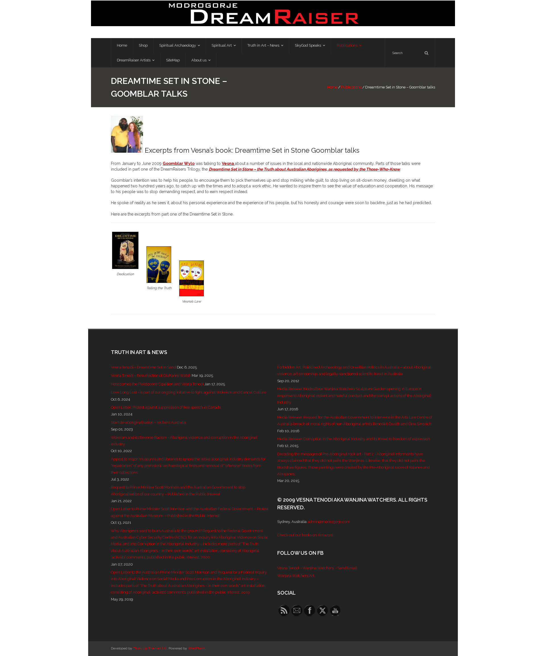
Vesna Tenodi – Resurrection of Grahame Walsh (151, 375)
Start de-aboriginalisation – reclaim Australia (148, 422)
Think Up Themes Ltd (150, 648)
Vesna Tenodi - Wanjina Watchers (305, 568)
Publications (351, 87)
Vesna (228, 163)
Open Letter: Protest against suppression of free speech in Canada (166, 407)
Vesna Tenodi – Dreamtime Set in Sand (143, 367)
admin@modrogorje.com (328, 522)
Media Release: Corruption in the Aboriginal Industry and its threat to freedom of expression (353, 439)
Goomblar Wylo (179, 163)
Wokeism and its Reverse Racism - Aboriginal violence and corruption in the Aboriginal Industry (184, 440)
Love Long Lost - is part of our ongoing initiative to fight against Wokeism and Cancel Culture (188, 392)
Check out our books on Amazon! (305, 535)
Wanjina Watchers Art (295, 576)
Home (332, 87)
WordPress (196, 648)
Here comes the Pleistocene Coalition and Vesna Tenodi (157, 384)
